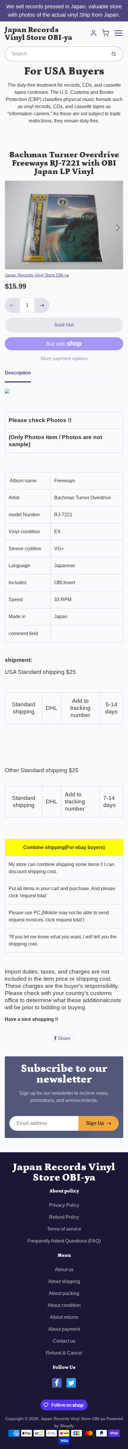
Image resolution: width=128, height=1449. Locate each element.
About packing (64, 1293)
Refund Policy (64, 1217)
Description (18, 372)
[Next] (117, 227)
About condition (64, 1305)
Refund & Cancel (64, 1352)
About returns (64, 1317)
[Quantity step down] (12, 305)
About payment (64, 1329)
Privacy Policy (64, 1205)
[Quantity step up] (42, 305)
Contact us (64, 1341)
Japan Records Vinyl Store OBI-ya (38, 34)
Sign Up (95, 1123)
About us (64, 1269)
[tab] (21, 375)
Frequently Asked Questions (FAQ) (64, 1240)
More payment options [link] (64, 358)
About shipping (64, 1281)
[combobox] (55, 53)
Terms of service (64, 1229)
